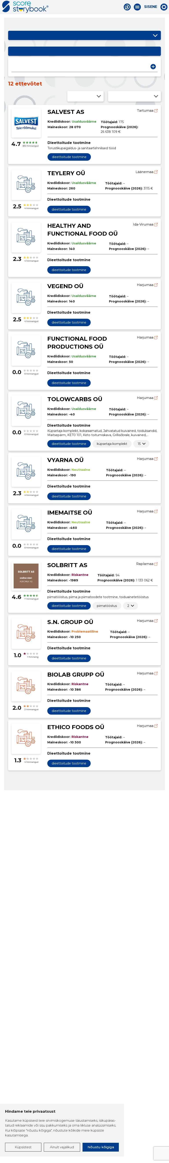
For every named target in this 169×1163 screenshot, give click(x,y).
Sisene (150, 7)
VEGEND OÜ (65, 286)
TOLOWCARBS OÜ (74, 399)
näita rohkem (139, 444)
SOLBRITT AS (67, 565)
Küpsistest (23, 1147)
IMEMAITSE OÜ (69, 512)
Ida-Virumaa (143, 224)
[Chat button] (127, 7)
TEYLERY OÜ (66, 173)
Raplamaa (145, 564)
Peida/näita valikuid (155, 35)
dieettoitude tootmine (69, 157)
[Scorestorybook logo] (25, 7)
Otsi (153, 66)
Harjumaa (145, 285)
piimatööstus (107, 606)
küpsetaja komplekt (112, 444)
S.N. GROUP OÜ (70, 622)
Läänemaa (145, 172)
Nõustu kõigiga (101, 1147)
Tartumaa (145, 110)
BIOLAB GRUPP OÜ (75, 674)
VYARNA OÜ (65, 460)
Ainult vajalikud (62, 1147)
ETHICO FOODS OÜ (75, 727)
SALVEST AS (66, 111)
